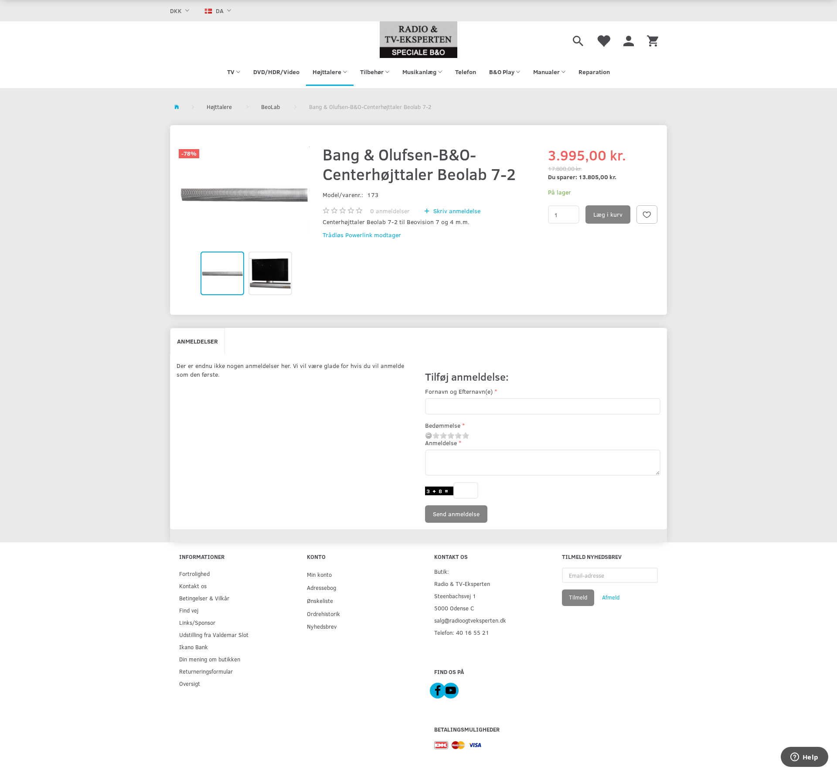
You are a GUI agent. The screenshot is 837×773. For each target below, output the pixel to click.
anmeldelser (390, 211)
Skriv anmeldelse (456, 211)
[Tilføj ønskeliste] (646, 214)
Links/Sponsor (197, 622)
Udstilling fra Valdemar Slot (213, 634)
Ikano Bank (193, 646)
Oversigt (189, 683)
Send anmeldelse (456, 514)
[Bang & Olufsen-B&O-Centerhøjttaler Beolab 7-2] (244, 194)
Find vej (188, 610)
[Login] (628, 39)
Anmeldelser (197, 341)
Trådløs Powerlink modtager (362, 235)
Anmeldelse (441, 443)
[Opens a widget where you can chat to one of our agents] (804, 758)
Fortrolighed (194, 573)
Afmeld (610, 597)
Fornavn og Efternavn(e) (459, 391)
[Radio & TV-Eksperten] (418, 39)
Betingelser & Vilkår (204, 598)
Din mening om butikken (209, 659)
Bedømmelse (442, 425)
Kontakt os (193, 585)
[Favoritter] (603, 39)
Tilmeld (578, 597)
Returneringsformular (206, 671)
